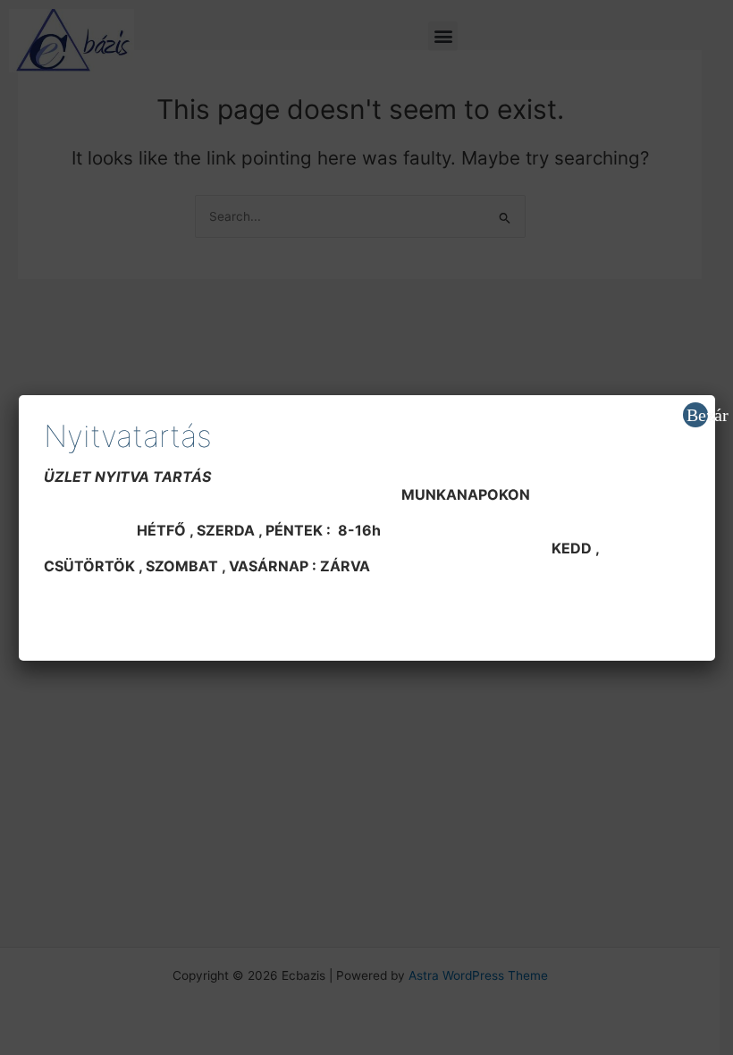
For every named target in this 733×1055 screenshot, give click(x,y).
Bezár (697, 415)
